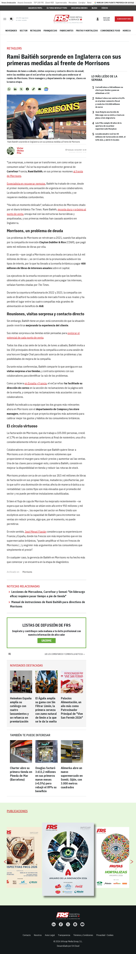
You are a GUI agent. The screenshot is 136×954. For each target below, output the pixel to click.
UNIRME (46, 640)
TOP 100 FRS (39, 2)
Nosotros (38, 935)
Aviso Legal (50, 935)
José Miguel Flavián (35, 531)
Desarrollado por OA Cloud (68, 946)
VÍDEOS (104, 8)
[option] (68, 859)
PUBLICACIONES (17, 811)
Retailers (14, 48)
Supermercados (61, 2)
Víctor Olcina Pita (20, 150)
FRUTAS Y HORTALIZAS (87, 30)
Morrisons (27, 571)
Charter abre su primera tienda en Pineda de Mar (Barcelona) (21, 773)
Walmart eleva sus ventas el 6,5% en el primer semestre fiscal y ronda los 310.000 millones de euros (108, 102)
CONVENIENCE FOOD (110, 30)
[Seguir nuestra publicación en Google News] (46, 89)
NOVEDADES (11, 30)
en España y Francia (36, 383)
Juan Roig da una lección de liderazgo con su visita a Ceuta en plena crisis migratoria (108, 115)
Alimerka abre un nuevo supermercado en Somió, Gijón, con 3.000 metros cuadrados (72, 777)
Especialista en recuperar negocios (26, 183)
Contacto (27, 935)
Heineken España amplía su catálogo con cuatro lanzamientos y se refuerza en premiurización (21, 709)
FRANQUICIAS (50, 30)
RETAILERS (35, 30)
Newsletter (124, 19)
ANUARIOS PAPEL (35, 8)
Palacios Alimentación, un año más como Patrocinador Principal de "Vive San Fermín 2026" (72, 707)
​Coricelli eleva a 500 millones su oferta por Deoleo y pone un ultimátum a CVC (107, 90)
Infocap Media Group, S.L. (71, 941)
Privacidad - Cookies (104, 935)
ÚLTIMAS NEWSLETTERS (57, 8)
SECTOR (23, 30)
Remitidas (90, 2)
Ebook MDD (49, 2)
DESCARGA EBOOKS (79, 8)
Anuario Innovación (25, 2)
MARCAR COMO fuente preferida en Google (115, 2)
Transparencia (64, 935)
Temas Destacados (8, 2)
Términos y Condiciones (83, 935)
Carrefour (82, 2)
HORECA (127, 30)
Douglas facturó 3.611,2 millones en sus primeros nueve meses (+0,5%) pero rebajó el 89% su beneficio (45, 779)
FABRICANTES (66, 30)
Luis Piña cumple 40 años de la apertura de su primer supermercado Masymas (107, 126)
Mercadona (73, 2)
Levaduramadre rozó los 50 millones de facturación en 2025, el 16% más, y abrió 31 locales (109, 136)
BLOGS (94, 8)
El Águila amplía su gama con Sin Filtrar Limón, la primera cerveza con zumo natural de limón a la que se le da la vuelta (46, 709)
